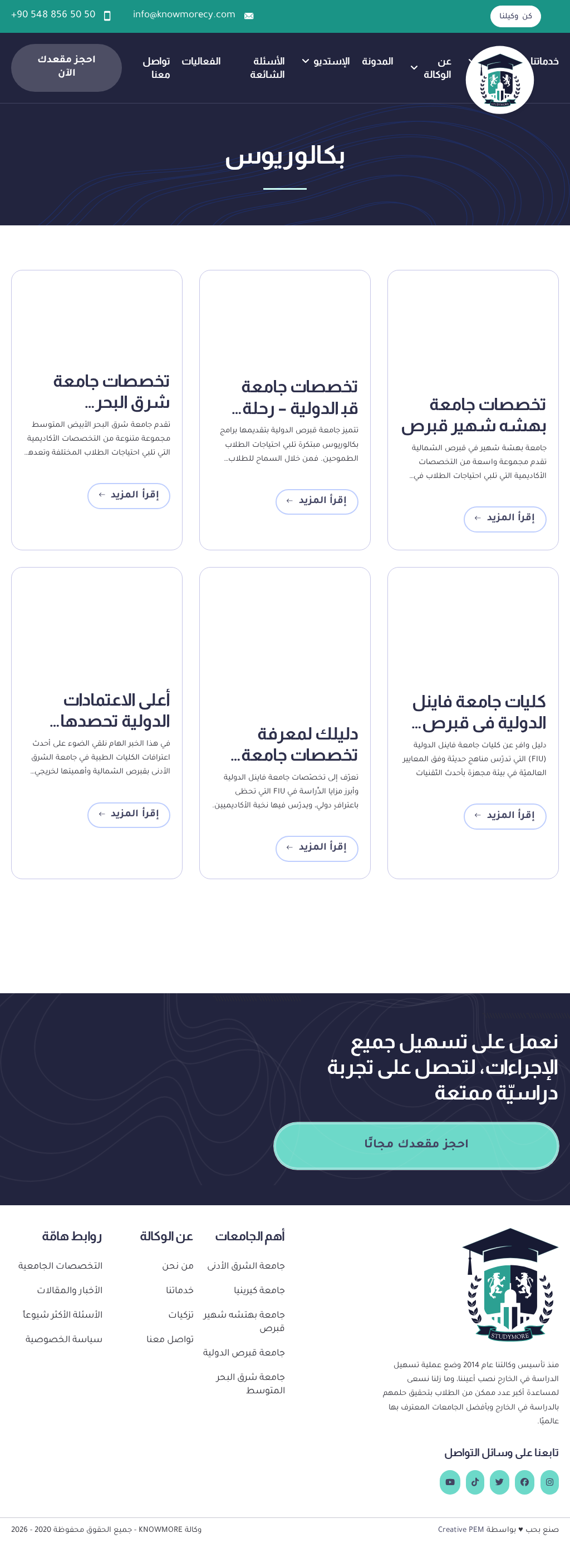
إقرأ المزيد (511, 519)
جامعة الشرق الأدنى (246, 1267)
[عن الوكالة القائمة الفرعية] (414, 67)
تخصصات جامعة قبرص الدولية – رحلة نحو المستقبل (285, 407)
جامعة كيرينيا (259, 1291)
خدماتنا (544, 61)
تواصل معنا (156, 67)
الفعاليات (201, 61)
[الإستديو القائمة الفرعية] (305, 61)
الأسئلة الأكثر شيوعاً (62, 1316)
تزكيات (181, 1316)
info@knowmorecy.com (184, 16)
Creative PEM (461, 1530)
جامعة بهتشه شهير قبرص (244, 1323)
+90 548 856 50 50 (53, 16)
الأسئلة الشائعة (267, 67)
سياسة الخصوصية (64, 1340)
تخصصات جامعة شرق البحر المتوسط (111, 402)
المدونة (378, 61)
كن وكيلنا (515, 17)
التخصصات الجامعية (60, 1267)
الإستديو (331, 61)
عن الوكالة (437, 67)
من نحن (178, 1267)
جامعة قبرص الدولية (244, 1354)
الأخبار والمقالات (69, 1291)
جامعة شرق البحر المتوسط (251, 1385)
